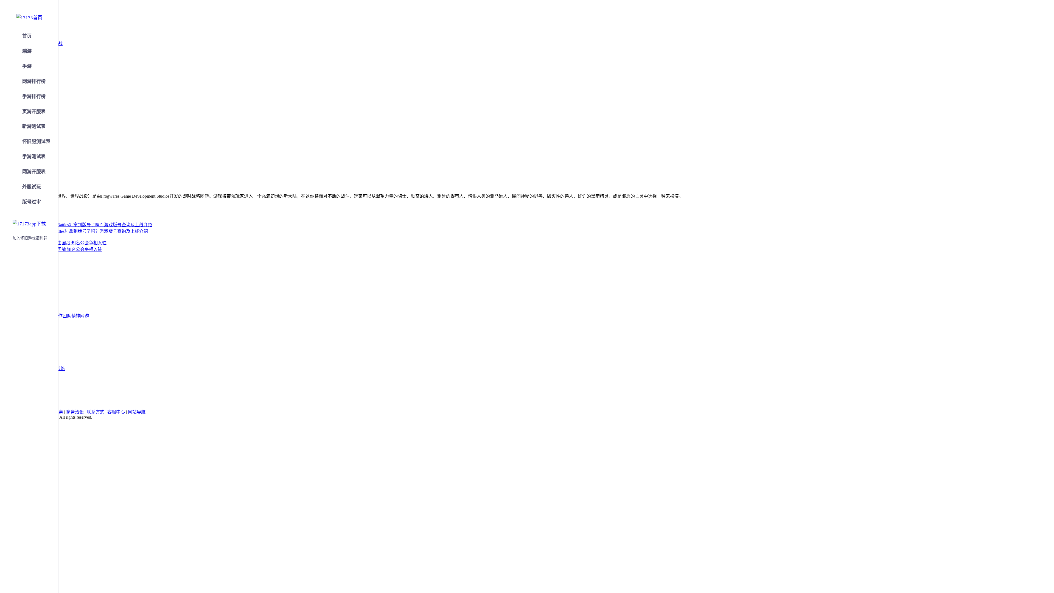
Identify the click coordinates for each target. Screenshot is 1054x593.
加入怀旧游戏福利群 (30, 238)
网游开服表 (34, 171)
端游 (27, 51)
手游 (27, 66)
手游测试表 (34, 156)
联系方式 (95, 412)
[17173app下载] (29, 223)
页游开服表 (34, 111)
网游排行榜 (34, 81)
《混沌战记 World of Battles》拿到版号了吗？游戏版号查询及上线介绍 (80, 231)
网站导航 (136, 412)
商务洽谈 (75, 412)
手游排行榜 (34, 96)
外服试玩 (31, 186)
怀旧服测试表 (36, 141)
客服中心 (116, 412)
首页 (27, 36)
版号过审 (31, 202)
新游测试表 (34, 126)
